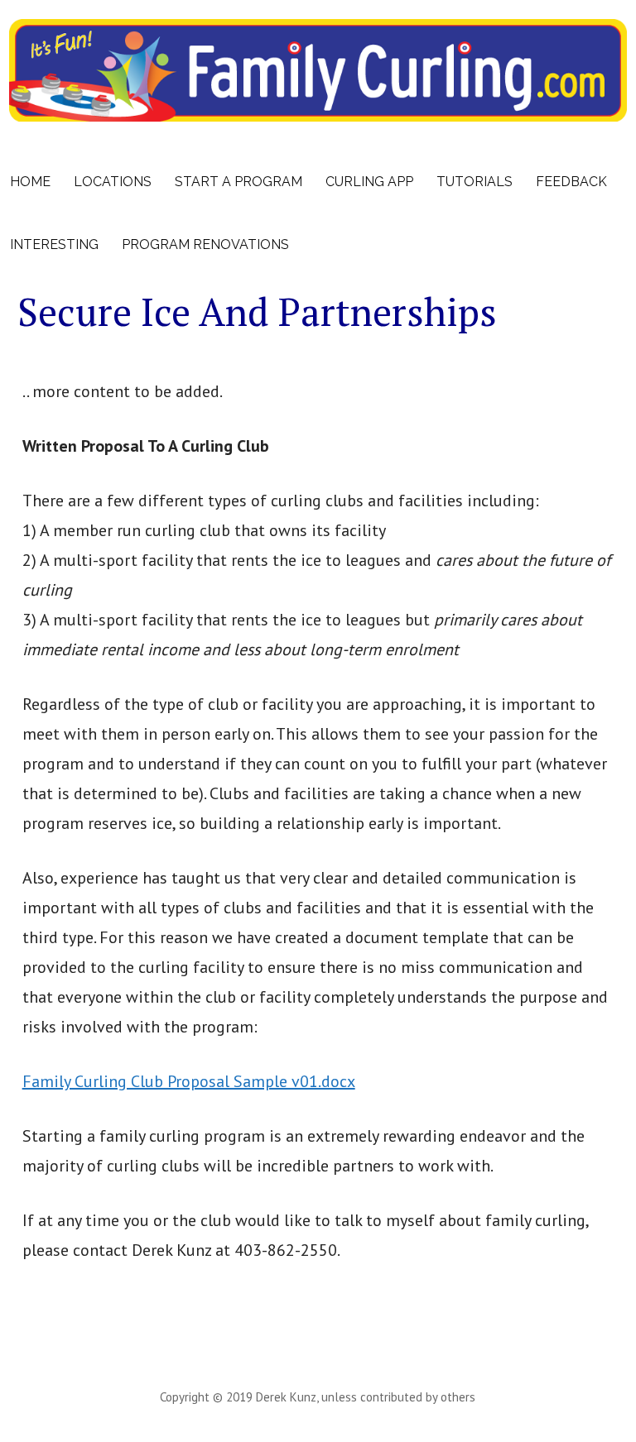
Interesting (54, 244)
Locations (113, 181)
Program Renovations (205, 244)
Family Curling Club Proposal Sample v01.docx (188, 1081)
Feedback (571, 181)
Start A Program (238, 181)
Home (30, 181)
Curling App (369, 181)
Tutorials (474, 181)
